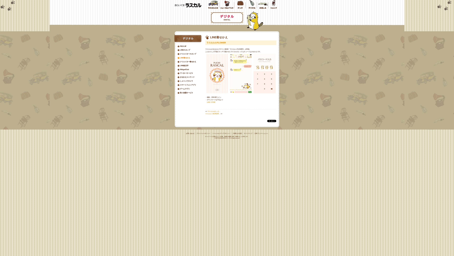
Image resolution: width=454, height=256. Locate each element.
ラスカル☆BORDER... (212, 114)
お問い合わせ (190, 133)
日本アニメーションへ (261, 133)
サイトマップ (248, 133)
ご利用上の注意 (237, 133)
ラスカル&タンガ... (214, 111)
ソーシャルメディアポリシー (221, 133)
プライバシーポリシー (203, 133)
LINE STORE (211, 102)
